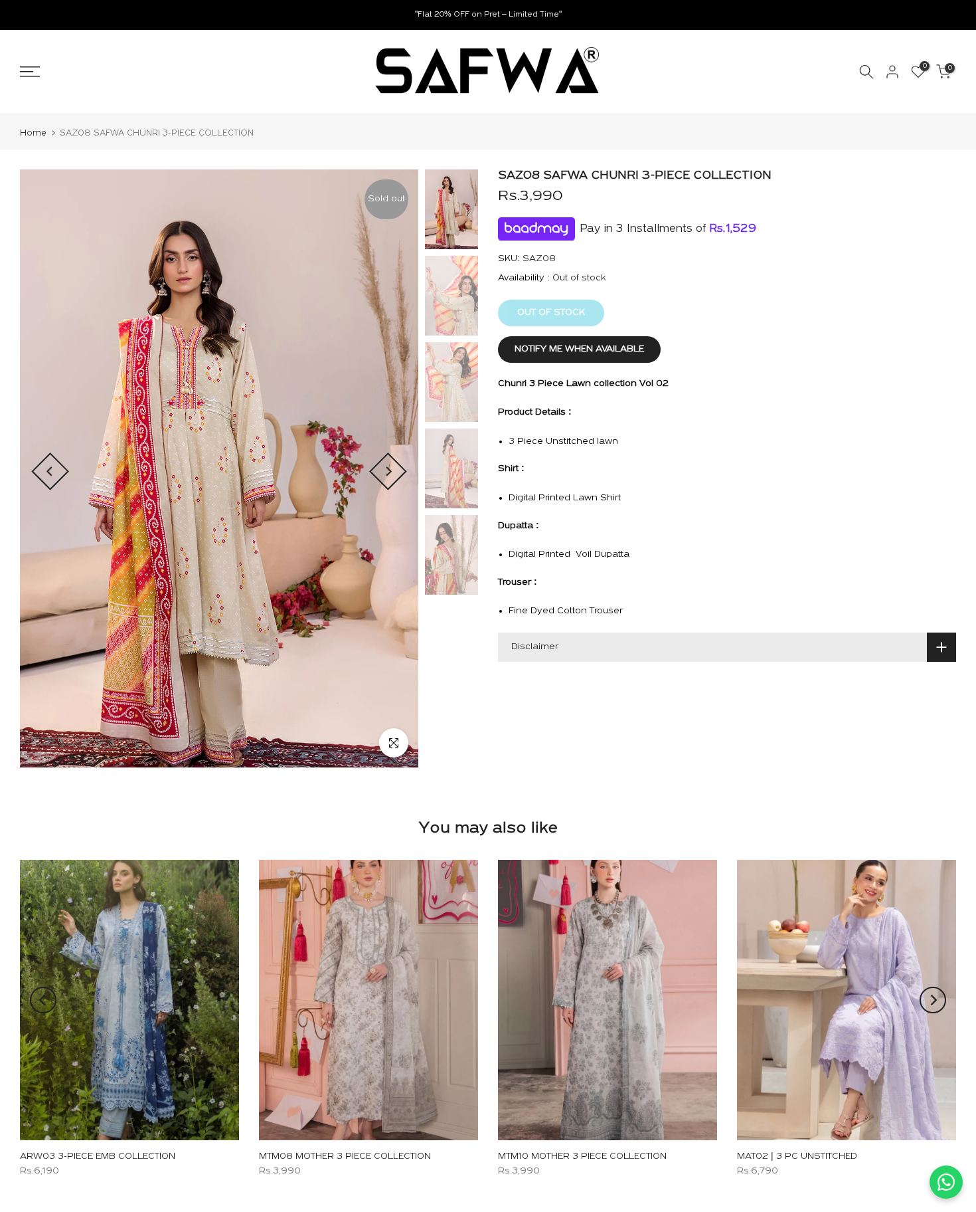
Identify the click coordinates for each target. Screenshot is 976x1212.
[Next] (388, 471)
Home (33, 133)
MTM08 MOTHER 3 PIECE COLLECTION (345, 1156)
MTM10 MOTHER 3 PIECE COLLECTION (582, 1156)
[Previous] (50, 471)
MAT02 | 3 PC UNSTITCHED (797, 1156)
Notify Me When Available (579, 349)
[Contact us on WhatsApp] (946, 1182)
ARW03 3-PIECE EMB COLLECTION (97, 1156)
